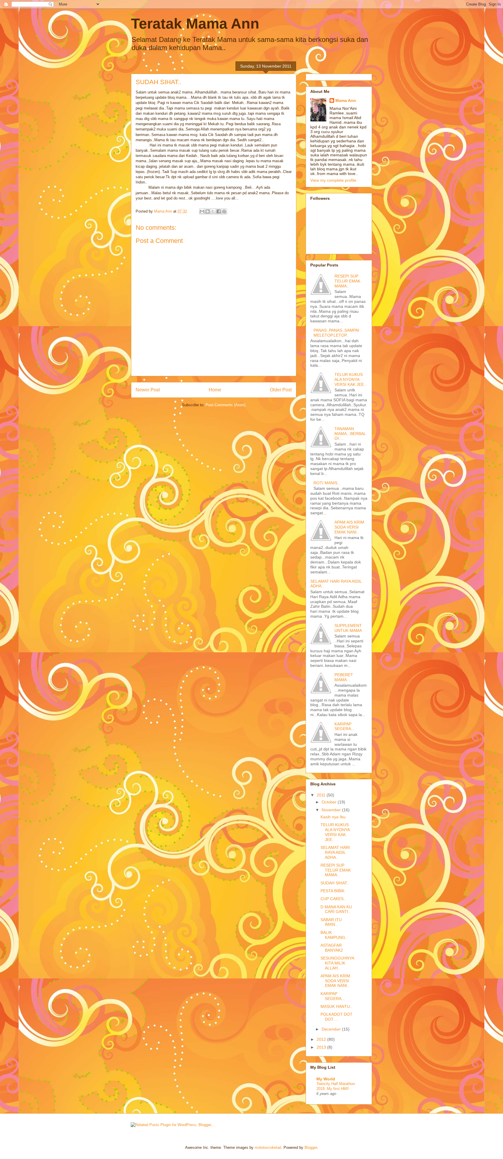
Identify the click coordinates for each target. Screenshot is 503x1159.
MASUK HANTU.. (336, 1006)
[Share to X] (213, 211)
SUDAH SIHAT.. (334, 883)
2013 (322, 1047)
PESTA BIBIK (332, 890)
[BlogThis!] (207, 211)
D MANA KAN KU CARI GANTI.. (336, 909)
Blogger (310, 1147)
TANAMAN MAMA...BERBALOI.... (350, 433)
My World (325, 1079)
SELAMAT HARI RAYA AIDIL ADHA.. (335, 852)
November (332, 810)
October (330, 802)
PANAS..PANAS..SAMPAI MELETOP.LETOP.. (336, 333)
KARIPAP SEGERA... (344, 726)
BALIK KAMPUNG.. (334, 935)
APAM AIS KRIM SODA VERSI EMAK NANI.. (349, 527)
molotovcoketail (268, 1147)
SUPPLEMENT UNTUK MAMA (348, 628)
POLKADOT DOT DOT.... (336, 1017)
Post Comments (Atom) (225, 405)
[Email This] (202, 211)
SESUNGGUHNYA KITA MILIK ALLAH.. (337, 963)
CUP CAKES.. (333, 898)
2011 (322, 795)
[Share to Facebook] (219, 211)
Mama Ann (345, 100)
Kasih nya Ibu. (333, 817)
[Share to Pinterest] (224, 211)
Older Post (281, 389)
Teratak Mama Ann (195, 23)
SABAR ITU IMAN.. (331, 922)
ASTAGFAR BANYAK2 (331, 948)
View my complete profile (333, 180)
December (332, 1029)
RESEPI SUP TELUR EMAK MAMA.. (347, 281)
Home (215, 389)
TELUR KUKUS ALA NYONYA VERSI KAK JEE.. (350, 379)
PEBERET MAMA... (343, 677)
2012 (322, 1039)
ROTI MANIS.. (327, 482)
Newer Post (148, 389)
